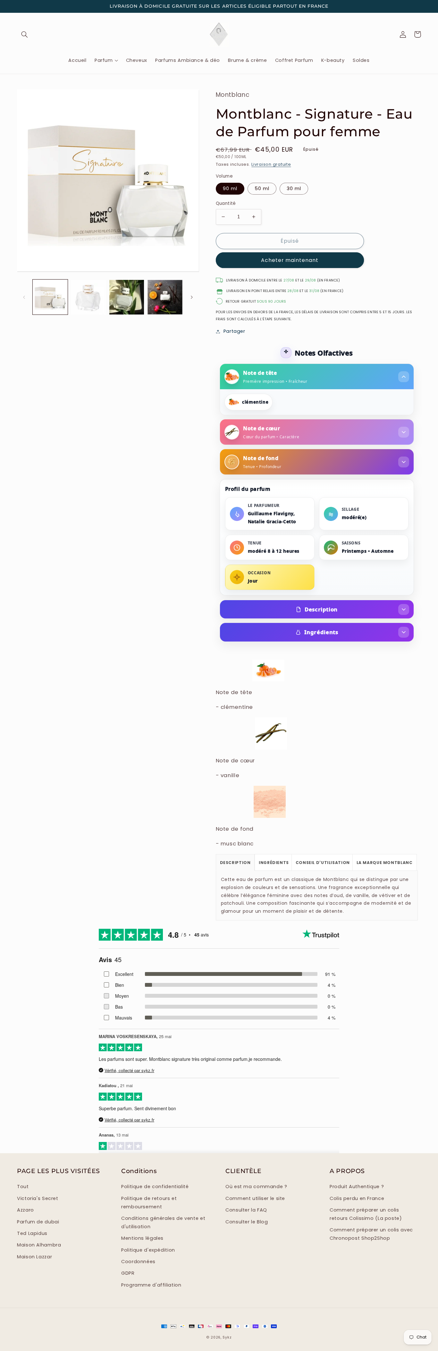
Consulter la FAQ (246, 1210)
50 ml (262, 188)
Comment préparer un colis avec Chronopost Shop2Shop (371, 1234)
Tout (23, 1186)
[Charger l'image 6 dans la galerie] (164, 297)
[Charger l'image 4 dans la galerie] (88, 297)
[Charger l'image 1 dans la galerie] (50, 297)
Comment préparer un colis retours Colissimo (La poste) (366, 1214)
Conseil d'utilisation (323, 862)
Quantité (226, 203)
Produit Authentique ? (357, 1186)
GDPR (128, 1273)
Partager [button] (234, 331)
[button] (24, 34)
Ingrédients (321, 632)
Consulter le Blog (246, 1222)
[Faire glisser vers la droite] (192, 297)
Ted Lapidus (32, 1233)
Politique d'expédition (148, 1250)
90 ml (230, 188)
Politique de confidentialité (155, 1186)
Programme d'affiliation (151, 1285)
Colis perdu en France (357, 1198)
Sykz (227, 1337)
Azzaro (25, 1210)
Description (321, 609)
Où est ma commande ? (256, 1186)
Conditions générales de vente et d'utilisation (163, 1222)
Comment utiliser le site (255, 1198)
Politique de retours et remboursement (149, 1202)
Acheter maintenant (290, 260)
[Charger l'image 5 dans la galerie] (126, 297)
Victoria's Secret (37, 1198)
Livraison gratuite (271, 164)
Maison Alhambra (39, 1245)
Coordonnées (138, 1261)
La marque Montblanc (385, 862)
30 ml (294, 188)
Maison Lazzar (34, 1257)
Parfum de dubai (38, 1222)
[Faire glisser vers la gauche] (24, 297)
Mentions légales (142, 1238)
